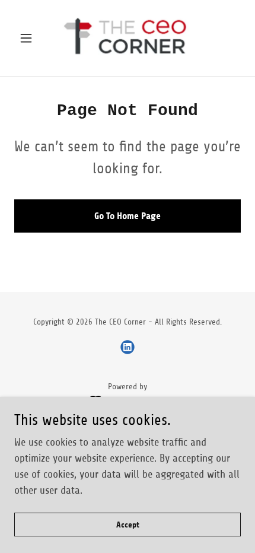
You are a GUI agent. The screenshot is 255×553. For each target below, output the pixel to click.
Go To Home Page (127, 215)
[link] (127, 38)
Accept (127, 525)
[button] (31, 38)
